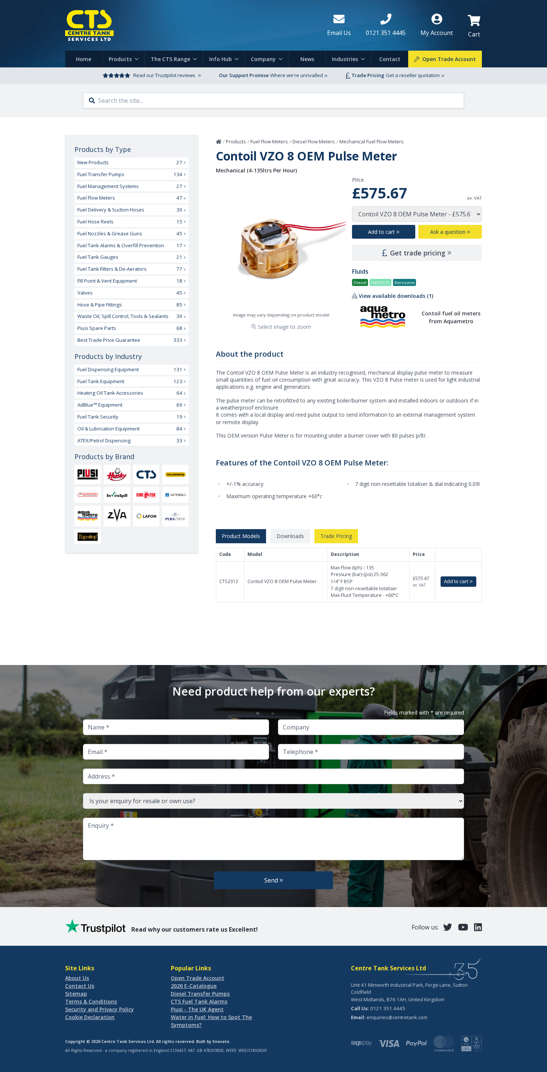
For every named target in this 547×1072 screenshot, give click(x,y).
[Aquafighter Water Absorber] (87, 495)
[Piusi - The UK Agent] (87, 474)
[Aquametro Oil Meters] (87, 516)
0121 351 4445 (387, 1008)
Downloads (290, 536)
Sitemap (76, 993)
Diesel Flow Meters (313, 141)
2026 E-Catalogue (194, 985)
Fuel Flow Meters (269, 141)
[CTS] (146, 474)
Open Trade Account (197, 978)
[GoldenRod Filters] (175, 474)
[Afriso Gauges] (175, 495)
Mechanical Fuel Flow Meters (371, 141)
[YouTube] (463, 927)
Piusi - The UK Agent (197, 1009)
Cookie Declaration (90, 1017)
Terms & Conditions (91, 1001)
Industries (345, 59)
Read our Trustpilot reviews (164, 75)
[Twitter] (447, 927)
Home (83, 59)
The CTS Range (170, 59)
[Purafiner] (175, 516)
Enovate (220, 1041)
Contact (389, 59)
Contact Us (79, 985)
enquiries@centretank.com (397, 1017)
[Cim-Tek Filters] (146, 494)
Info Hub (220, 59)
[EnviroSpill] (117, 495)
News (307, 59)
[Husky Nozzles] (117, 474)
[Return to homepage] (190, 25)
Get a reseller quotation (413, 75)
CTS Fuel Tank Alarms (199, 1001)
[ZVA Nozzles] (117, 516)
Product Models (241, 536)
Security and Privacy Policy (99, 1009)
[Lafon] (146, 516)
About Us (77, 978)
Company (263, 59)
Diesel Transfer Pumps (200, 993)
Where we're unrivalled (296, 75)
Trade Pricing (336, 536)
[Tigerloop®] (87, 536)
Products (120, 59)
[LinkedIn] (478, 927)
